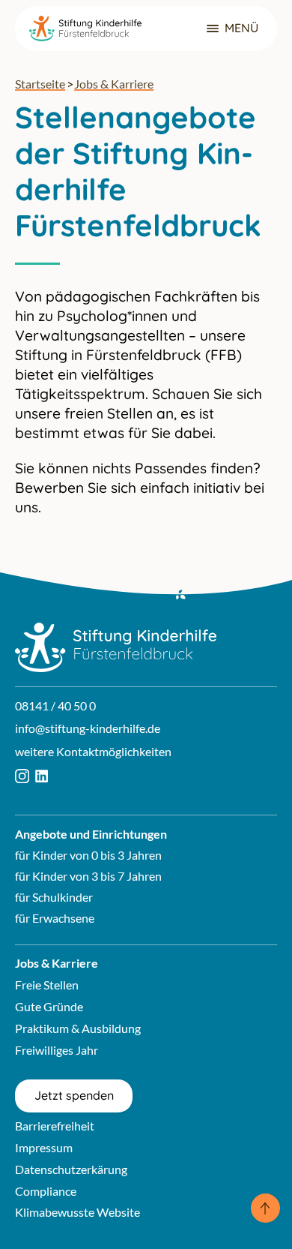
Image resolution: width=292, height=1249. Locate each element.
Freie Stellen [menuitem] (47, 984)
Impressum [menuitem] (44, 1147)
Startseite (40, 84)
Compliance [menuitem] (45, 1191)
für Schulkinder (54, 897)
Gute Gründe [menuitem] (49, 1006)
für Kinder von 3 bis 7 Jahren (88, 876)
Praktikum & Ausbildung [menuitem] (78, 1028)
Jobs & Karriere (113, 84)
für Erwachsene (54, 918)
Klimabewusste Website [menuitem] (77, 1212)
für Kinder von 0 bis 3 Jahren (88, 855)
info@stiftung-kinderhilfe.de (87, 728)
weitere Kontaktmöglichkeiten (93, 751)
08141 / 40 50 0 (55, 705)
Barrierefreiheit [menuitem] (54, 1125)
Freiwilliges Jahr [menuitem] (56, 1050)
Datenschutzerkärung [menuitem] (71, 1169)
